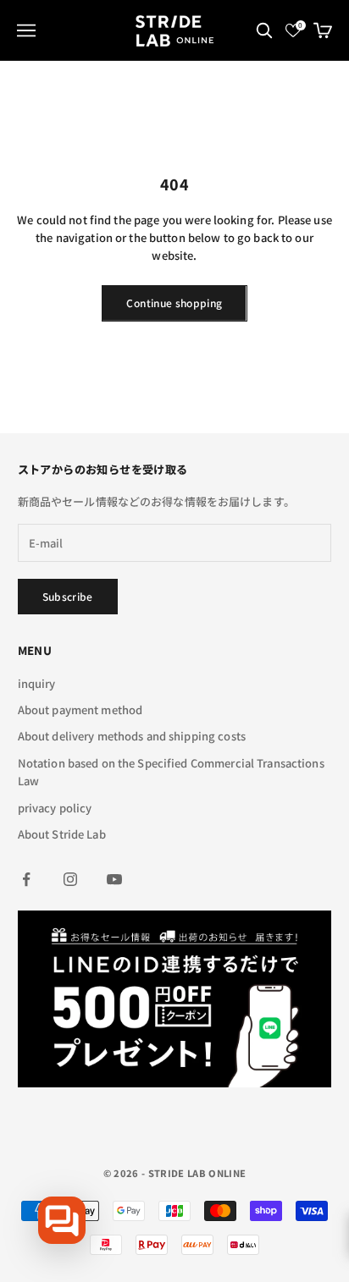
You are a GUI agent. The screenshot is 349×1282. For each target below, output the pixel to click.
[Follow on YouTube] (114, 879)
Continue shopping (174, 302)
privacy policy (55, 808)
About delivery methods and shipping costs (132, 736)
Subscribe (67, 596)
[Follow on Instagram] (70, 879)
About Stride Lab (62, 834)
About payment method (80, 710)
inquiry (37, 683)
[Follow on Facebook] (26, 879)
